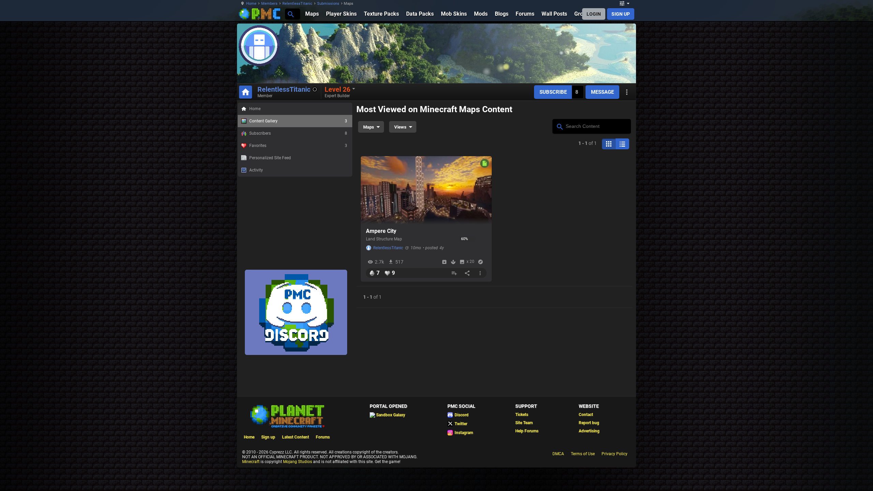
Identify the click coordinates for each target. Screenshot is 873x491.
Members (269, 3)
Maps (368, 127)
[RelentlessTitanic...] (290, 14)
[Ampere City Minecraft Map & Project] (426, 190)
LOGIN (594, 14)
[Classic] (622, 143)
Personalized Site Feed (270, 157)
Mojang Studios (297, 461)
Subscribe (553, 92)
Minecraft (251, 461)
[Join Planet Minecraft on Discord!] (296, 353)
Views (400, 127)
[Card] (609, 143)
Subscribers (298, 133)
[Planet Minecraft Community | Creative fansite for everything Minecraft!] (286, 416)
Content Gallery (298, 121)
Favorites (298, 145)
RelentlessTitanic (297, 3)
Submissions (328, 3)
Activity (256, 170)
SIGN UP (620, 14)
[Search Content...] (559, 125)
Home (251, 3)
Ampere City (381, 231)
